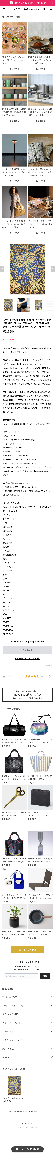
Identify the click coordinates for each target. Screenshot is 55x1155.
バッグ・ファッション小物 (13, 1005)
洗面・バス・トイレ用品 (12, 1023)
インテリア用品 (9, 1031)
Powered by (24, 1128)
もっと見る (14, 69)
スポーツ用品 (8, 1049)
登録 (45, 976)
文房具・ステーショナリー (13, 1040)
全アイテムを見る (27, 950)
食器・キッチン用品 (10, 1014)
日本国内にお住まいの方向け (27, 658)
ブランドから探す (9, 997)
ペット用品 (7, 1057)
